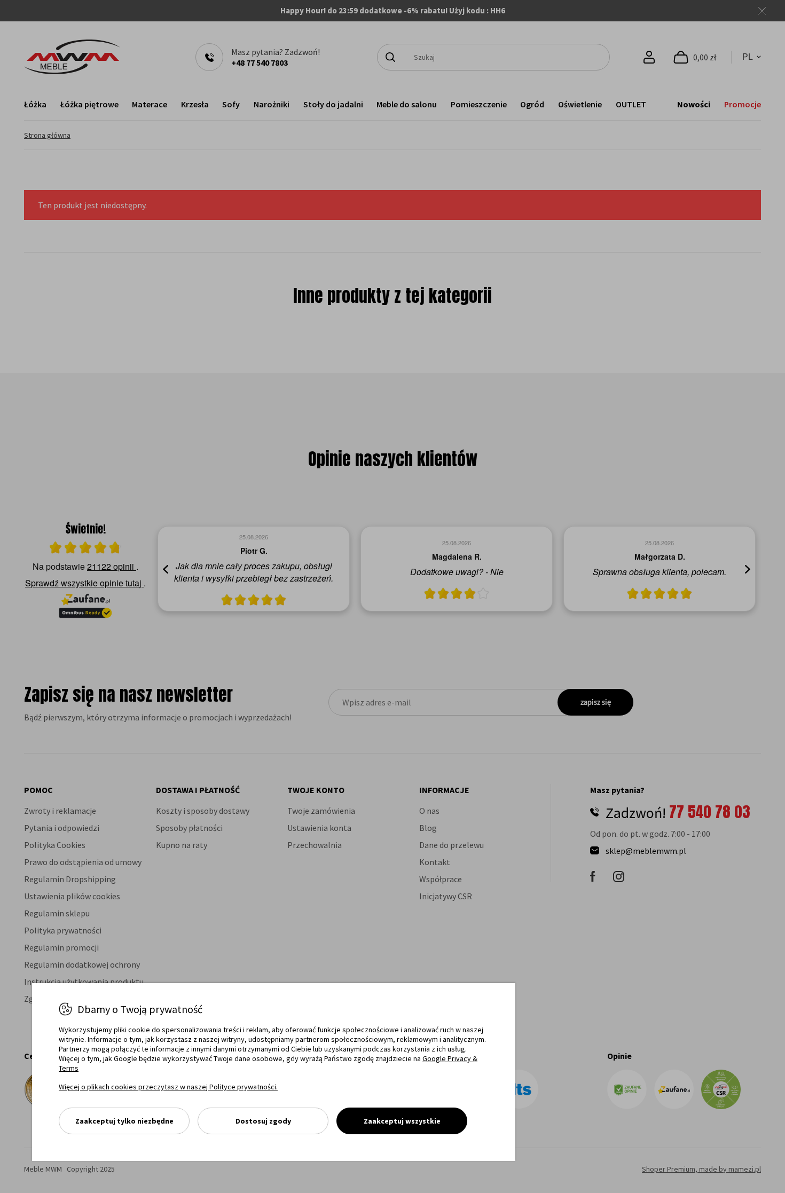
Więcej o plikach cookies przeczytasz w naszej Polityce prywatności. (168, 1087)
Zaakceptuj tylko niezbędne (124, 1121)
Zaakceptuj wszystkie (402, 1121)
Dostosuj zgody (263, 1121)
